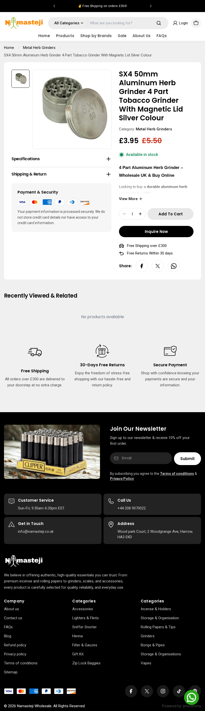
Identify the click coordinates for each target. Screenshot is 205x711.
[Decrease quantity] (124, 214)
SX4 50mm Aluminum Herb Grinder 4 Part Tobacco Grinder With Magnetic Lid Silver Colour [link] (78, 55)
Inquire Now (156, 231)
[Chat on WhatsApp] (191, 697)
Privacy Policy (122, 479)
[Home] (24, 561)
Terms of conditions (177, 474)
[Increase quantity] (140, 214)
